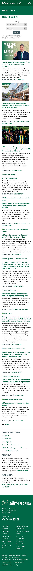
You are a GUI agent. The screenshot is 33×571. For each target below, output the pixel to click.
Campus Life (17, 223)
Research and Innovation (20, 309)
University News (19, 80)
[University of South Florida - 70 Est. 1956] (11, 3)
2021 (21, 485)
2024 (8, 485)
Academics (5, 529)
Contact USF (18, 562)
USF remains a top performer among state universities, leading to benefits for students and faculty (16, 149)
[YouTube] (10, 519)
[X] (7, 519)
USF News (24, 559)
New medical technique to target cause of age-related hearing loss (15, 295)
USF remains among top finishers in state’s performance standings (15, 236)
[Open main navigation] (29, 2)
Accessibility (14, 565)
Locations (5, 534)
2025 (3, 485)
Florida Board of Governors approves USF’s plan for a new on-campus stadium (16, 206)
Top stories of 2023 (9, 178)
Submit (16, 32)
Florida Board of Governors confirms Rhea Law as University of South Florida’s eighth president (16, 354)
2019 (4, 487)
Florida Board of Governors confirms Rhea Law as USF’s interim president (16, 381)
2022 (17, 485)
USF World (19, 549)
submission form (22, 471)
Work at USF (20, 529)
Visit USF (5, 565)
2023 (12, 485)
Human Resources (22, 526)
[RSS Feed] (17, 17)
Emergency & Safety (22, 531)
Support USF (20, 544)
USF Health (5, 436)
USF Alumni (19, 541)
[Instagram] (18, 519)
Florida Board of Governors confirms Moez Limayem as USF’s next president (16, 64)
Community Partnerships (21, 121)
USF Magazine (7, 442)
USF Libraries (20, 546)
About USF (5, 526)
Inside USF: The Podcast (10, 451)
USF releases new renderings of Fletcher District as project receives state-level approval (15, 105)
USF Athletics (26, 223)
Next (7, 425)
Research (5, 539)
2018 (8, 487)
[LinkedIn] (14, 519)
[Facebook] (3, 519)
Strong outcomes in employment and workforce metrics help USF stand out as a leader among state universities (16, 319)
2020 (26, 485)
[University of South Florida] (16, 502)
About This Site (7, 562)
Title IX (18, 534)
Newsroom (8, 10)
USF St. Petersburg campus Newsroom (15, 448)
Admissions (5, 531)
